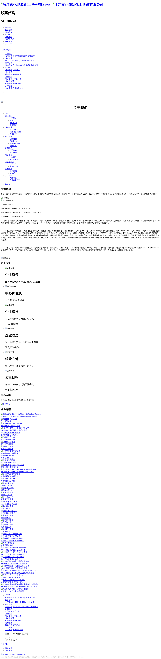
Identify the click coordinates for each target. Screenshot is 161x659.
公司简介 (8, 56)
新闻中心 (8, 34)
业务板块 (8, 30)
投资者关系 (9, 39)
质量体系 (34, 65)
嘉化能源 (8, 648)
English (8, 50)
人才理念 (8, 88)
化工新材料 (9, 61)
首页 (7, 113)
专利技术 (16, 65)
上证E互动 (17, 83)
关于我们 (8, 27)
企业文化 (16, 56)
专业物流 (30, 61)
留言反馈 (13, 173)
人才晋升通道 (18, 88)
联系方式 (13, 171)
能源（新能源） (20, 61)
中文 (4, 50)
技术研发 (8, 32)
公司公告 (16, 70)
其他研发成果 (25, 65)
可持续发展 (17, 74)
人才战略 (8, 44)
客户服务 (8, 41)
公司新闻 (8, 70)
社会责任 (8, 37)
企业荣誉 (31, 56)
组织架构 (23, 56)
